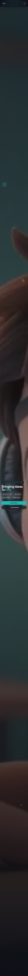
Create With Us (15, 507)
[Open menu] (24, 3)
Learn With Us (14, 503)
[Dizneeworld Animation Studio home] (4, 3)
